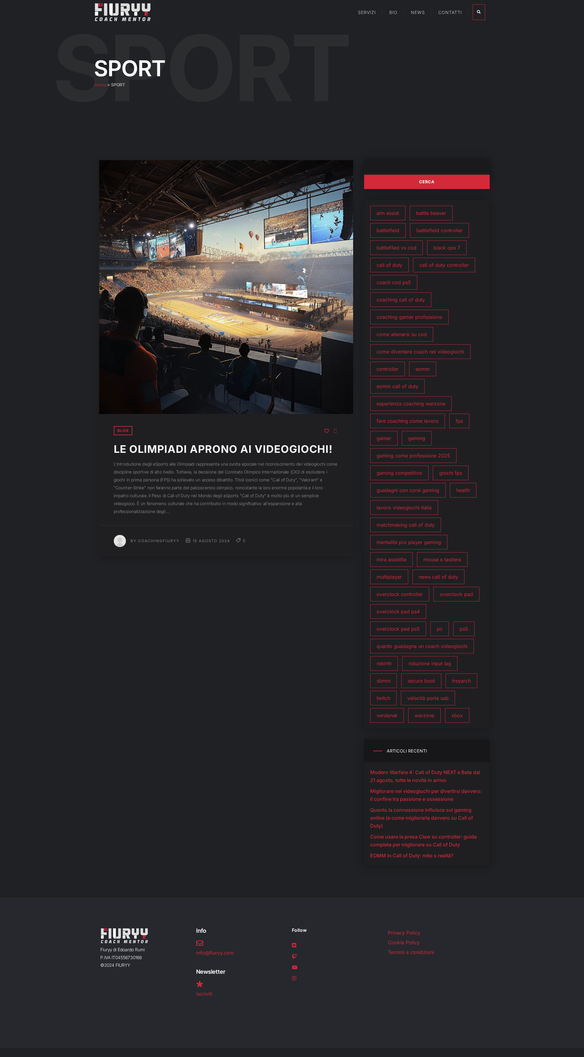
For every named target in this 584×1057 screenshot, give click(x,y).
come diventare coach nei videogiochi (420, 352)
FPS (459, 421)
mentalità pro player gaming (409, 542)
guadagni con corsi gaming (408, 490)
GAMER (384, 438)
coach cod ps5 (394, 282)
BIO (393, 12)
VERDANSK (387, 715)
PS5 (464, 629)
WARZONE (424, 715)
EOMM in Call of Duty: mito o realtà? (411, 855)
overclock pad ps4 (398, 611)
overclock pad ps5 (398, 629)
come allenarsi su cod (402, 334)
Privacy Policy (404, 933)
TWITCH (383, 698)
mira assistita (391, 559)
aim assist (388, 213)
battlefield (388, 230)
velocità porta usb (428, 698)
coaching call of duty (401, 300)
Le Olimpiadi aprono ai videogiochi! (223, 449)
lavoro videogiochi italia (404, 507)
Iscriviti (204, 994)
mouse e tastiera (442, 559)
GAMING (416, 438)
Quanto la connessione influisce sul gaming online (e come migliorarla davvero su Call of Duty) (421, 818)
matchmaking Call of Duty (406, 525)
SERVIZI (367, 12)
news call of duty (438, 577)
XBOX (457, 715)
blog (123, 430)
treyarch (461, 681)
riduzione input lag (429, 663)
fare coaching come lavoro (408, 421)
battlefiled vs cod (396, 248)
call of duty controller (444, 265)
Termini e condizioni (411, 952)
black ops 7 (446, 248)
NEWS (418, 12)
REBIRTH (384, 663)
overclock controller (400, 594)
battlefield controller (439, 230)
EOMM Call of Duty (397, 386)
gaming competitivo (399, 473)
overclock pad (456, 594)
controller (387, 369)
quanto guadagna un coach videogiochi (422, 646)
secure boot (421, 681)
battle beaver (431, 213)
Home (100, 84)
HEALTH (463, 490)
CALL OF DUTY (389, 265)
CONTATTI (450, 12)
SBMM (384, 681)
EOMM (422, 369)
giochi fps (450, 473)
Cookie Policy (404, 942)
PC (440, 629)
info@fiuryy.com (215, 953)
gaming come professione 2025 (413, 456)
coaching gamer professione (409, 317)
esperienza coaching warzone (411, 404)
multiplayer (389, 577)
